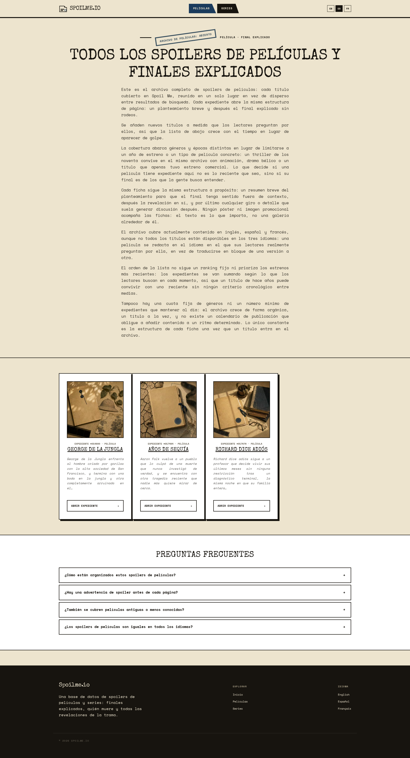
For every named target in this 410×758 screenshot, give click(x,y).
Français (344, 708)
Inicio (238, 694)
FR (347, 8)
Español (343, 701)
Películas (201, 8)
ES (339, 8)
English (343, 694)
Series (227, 8)
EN (330, 8)
